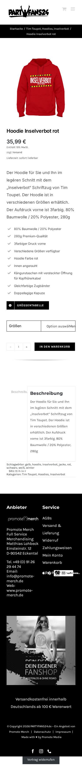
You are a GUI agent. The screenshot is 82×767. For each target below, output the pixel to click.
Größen (15, 326)
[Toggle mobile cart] (64, 9)
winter (30, 467)
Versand (17, 152)
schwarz (12, 467)
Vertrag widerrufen (41, 760)
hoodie (36, 464)
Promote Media (51, 737)
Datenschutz (42, 731)
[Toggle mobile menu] (73, 9)
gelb (28, 464)
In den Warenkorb (55, 346)
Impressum (63, 731)
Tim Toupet (29, 474)
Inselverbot (57, 474)
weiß (22, 467)
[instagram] (41, 751)
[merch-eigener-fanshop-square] (41, 617)
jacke (62, 464)
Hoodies (43, 474)
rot (69, 464)
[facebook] (33, 751)
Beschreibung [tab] (17, 392)
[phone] (49, 751)
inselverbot (50, 464)
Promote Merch (19, 731)
